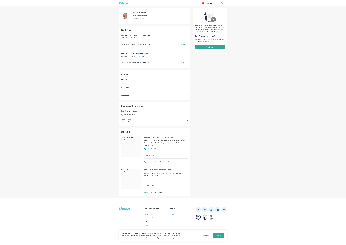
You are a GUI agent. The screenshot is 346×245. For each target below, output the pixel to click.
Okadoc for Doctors (151, 218)
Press (146, 221)
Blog (146, 225)
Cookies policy (172, 238)
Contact (172, 214)
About (147, 214)
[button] (140, 38)
